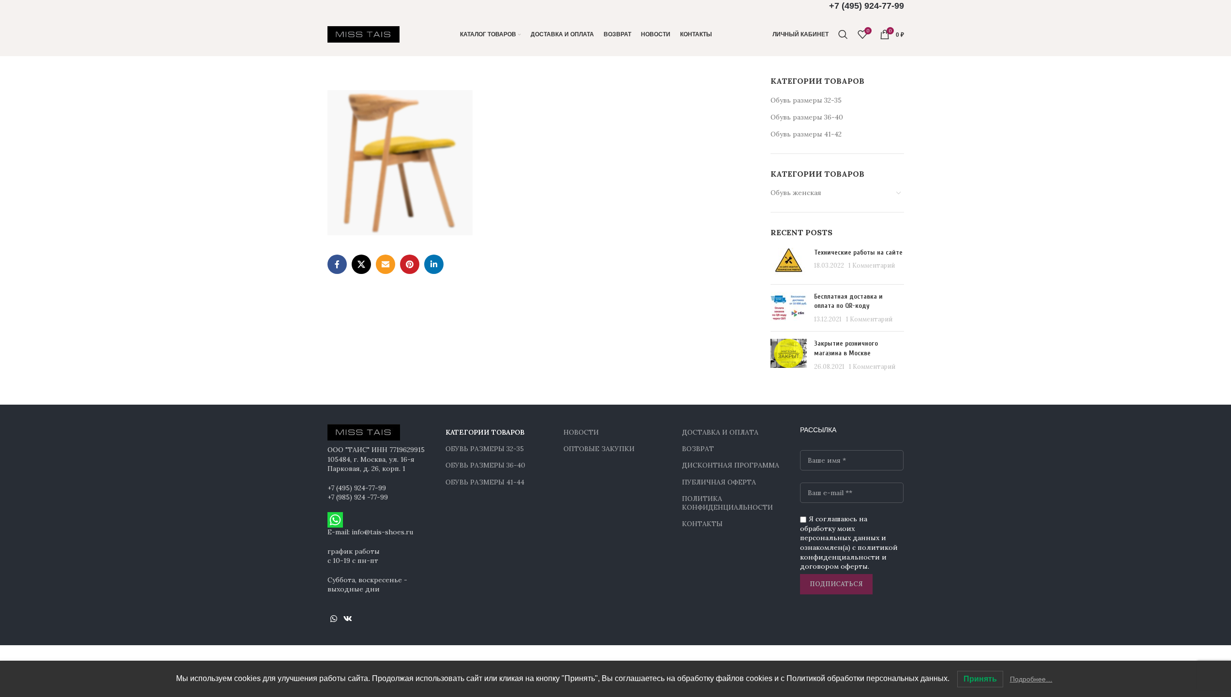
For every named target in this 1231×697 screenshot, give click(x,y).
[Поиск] (843, 34)
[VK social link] (348, 618)
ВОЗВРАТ (698, 448)
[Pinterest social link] (409, 264)
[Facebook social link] (337, 264)
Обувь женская (796, 192)
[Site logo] (363, 34)
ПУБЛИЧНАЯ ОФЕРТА (719, 482)
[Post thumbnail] (789, 262)
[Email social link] (385, 264)
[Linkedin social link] (434, 264)
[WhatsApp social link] (334, 618)
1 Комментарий (871, 265)
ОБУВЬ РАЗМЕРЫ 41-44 (484, 482)
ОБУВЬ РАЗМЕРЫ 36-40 (485, 465)
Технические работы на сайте (858, 252)
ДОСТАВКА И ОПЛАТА (720, 432)
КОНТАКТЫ (702, 523)
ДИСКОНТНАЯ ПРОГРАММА (730, 465)
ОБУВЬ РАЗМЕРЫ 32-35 (484, 448)
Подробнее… (1031, 679)
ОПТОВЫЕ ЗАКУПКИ (599, 448)
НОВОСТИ (581, 432)
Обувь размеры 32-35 (806, 100)
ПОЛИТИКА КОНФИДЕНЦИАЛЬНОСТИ (727, 503)
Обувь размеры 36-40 (807, 117)
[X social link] (361, 264)
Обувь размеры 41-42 (806, 134)
